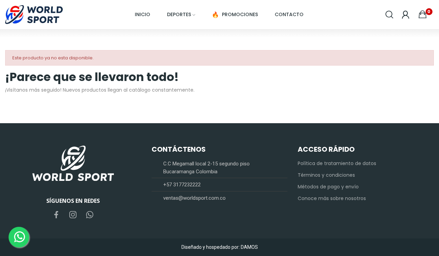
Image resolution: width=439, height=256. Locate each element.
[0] (422, 14)
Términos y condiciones (326, 175)
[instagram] (73, 215)
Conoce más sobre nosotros (332, 198)
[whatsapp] (90, 215)
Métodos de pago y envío (328, 186)
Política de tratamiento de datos (337, 163)
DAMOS (249, 247)
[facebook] (56, 215)
